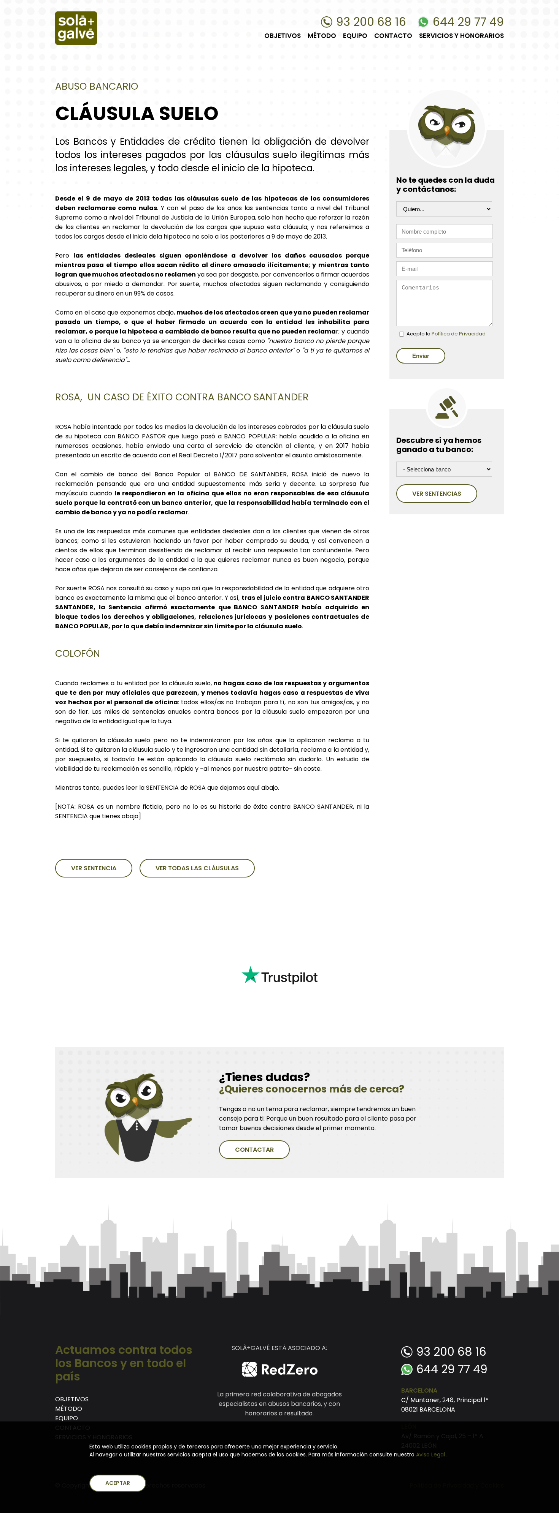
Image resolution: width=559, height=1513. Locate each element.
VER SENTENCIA (93, 868)
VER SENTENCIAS (436, 493)
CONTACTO (393, 35)
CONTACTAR (254, 1149)
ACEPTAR (117, 1483)
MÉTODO (322, 35)
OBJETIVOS (282, 35)
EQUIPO (355, 35)
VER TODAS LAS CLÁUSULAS (197, 868)
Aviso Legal (431, 1454)
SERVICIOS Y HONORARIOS (461, 35)
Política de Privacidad (459, 333)
